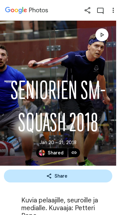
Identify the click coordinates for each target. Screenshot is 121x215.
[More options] (113, 10)
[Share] (87, 10)
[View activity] (100, 10)
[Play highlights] (102, 35)
